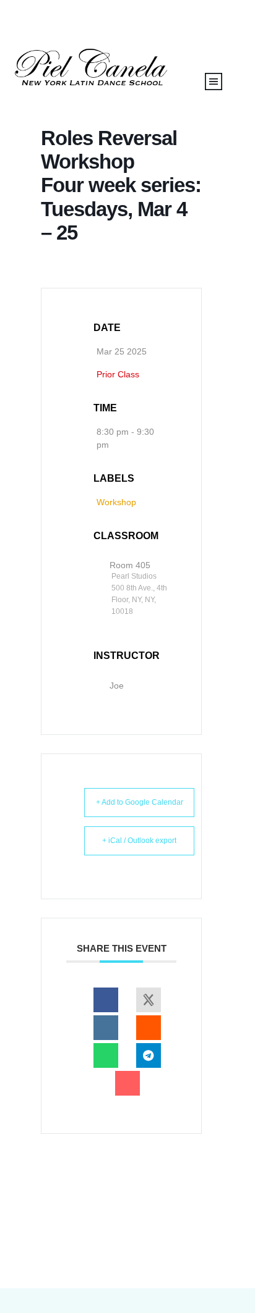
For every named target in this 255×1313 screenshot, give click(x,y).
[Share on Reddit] (148, 1027)
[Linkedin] (105, 1027)
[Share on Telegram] (148, 1055)
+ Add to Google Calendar (139, 802)
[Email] (127, 1083)
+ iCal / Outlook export (139, 840)
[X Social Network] (148, 1000)
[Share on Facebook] (105, 1000)
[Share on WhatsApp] (105, 1055)
